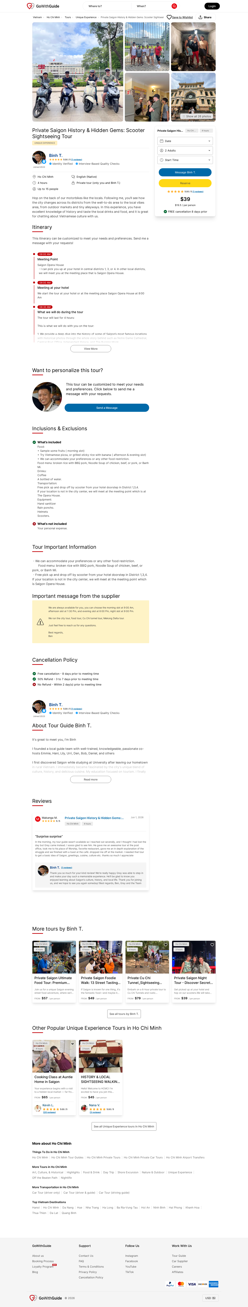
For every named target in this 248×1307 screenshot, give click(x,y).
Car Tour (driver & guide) (79, 1192)
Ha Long (107, 1207)
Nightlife (66, 1177)
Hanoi (36, 1207)
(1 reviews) (66, 867)
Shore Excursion (128, 1172)
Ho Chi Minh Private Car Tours (143, 1157)
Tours (68, 17)
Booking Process (43, 1261)
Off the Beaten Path (44, 1177)
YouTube (130, 1266)
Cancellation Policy (91, 1277)
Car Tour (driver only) (46, 1192)
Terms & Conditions (91, 1266)
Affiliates (177, 1272)
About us (38, 1255)
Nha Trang (92, 1207)
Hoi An (145, 1207)
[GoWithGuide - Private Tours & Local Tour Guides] (39, 157)
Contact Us (86, 1255)
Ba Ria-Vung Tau (127, 1207)
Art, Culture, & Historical (47, 1172)
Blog (35, 1272)
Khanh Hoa (192, 1207)
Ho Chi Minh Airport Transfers (185, 1157)
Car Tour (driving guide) (114, 1192)
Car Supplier (180, 1261)
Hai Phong (175, 1207)
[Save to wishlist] (73, 944)
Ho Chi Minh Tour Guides (67, 1157)
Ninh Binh (159, 1207)
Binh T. (56, 155)
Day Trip (108, 1172)
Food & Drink (91, 1172)
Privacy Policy (88, 1272)
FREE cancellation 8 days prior (187, 211)
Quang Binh (69, 1213)
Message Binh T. (185, 172)
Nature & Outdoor (153, 1172)
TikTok (129, 1272)
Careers (177, 1266)
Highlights (73, 1172)
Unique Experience (86, 17)
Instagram (131, 1255)
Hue (79, 1207)
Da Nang (68, 1207)
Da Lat (54, 1213)
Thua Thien (39, 1213)
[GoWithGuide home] (43, 6)
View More (91, 348)
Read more (91, 779)
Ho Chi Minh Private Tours (103, 1157)
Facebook (131, 1261)
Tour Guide (179, 1255)
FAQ (81, 1261)
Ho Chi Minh (53, 17)
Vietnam (37, 17)
